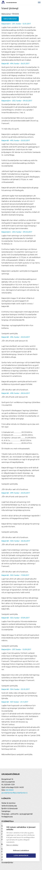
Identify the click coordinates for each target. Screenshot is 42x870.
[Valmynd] (39, 2)
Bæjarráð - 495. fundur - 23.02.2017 (15, 141)
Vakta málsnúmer (10, 19)
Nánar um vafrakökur (12, 845)
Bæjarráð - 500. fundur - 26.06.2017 (15, 541)
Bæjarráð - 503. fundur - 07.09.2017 (15, 618)
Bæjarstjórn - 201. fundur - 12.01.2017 (16, 24)
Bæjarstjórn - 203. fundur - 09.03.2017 (16, 232)
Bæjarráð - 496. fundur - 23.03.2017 (15, 337)
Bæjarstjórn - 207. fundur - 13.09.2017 (16, 649)
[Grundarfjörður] (9, 2)
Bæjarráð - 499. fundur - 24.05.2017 (15, 493)
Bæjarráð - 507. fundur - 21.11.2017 (14, 702)
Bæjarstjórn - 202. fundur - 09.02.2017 (16, 101)
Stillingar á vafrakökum (21, 850)
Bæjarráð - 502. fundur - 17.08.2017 (15, 575)
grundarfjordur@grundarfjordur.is (14, 793)
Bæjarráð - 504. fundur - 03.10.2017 (15, 689)
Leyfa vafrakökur (21, 855)
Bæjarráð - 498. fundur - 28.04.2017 (15, 393)
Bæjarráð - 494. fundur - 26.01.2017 (15, 64)
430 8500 (9, 790)
